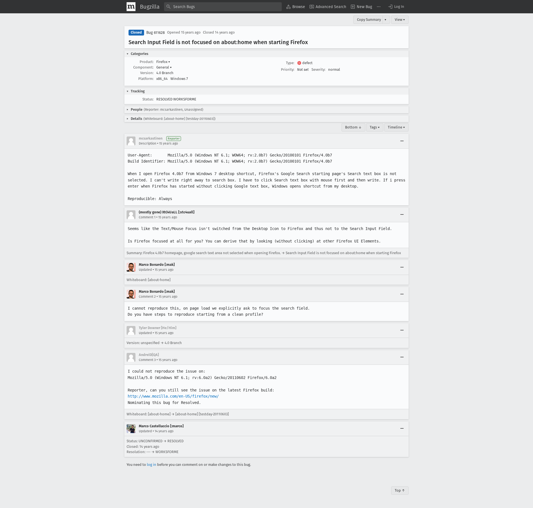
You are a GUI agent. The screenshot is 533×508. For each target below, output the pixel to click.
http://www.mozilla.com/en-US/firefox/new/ (173, 396)
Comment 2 (147, 297)
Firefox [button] (163, 62)
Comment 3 (147, 360)
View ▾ (400, 19)
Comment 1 (147, 217)
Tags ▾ (375, 127)
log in (151, 464)
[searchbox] (223, 6)
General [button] (164, 67)
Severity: (318, 69)
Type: (290, 63)
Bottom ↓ (353, 127)
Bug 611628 (155, 32)
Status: (148, 99)
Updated (145, 270)
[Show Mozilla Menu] (131, 6)
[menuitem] (295, 6)
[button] (395, 6)
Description (147, 143)
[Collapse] (402, 141)
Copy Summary (369, 19)
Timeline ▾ (396, 127)
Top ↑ (400, 490)
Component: (143, 67)
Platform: (146, 79)
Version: (147, 73)
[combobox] (223, 6)
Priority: (287, 69)
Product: (147, 62)
